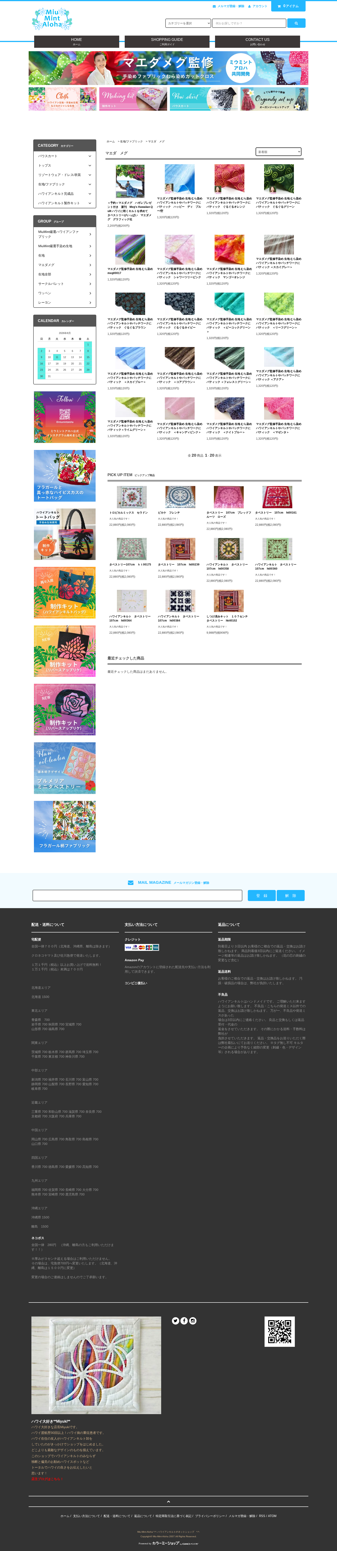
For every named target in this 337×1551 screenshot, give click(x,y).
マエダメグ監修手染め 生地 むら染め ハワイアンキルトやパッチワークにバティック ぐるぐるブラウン (130, 323)
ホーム (111, 141)
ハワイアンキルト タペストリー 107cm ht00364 (131, 618)
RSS (262, 1516)
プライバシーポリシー (210, 1516)
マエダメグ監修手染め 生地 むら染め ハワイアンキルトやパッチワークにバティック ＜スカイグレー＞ (278, 263)
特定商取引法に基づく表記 (173, 1516)
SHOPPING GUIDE (167, 42)
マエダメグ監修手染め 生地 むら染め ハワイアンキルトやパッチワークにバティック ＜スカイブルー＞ (130, 378)
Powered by (145, 1543)
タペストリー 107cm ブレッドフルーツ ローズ (229, 514)
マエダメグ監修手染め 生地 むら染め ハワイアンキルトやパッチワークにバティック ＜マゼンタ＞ (278, 428)
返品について (143, 1516)
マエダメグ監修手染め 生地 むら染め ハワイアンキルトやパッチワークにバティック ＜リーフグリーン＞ (278, 323)
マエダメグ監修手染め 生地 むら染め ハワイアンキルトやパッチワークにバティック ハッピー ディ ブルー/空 (179, 204)
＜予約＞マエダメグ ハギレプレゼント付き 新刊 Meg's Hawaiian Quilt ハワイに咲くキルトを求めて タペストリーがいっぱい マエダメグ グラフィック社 (130, 211)
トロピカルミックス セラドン (128, 512)
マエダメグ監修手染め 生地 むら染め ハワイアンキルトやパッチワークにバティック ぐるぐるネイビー (179, 323)
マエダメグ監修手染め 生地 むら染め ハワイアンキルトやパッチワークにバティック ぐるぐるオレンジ (229, 202)
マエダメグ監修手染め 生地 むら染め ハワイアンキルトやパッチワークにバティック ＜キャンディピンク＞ (179, 428)
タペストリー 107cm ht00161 (276, 512)
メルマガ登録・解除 (231, 6)
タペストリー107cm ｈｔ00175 (130, 564)
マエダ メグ (156, 141)
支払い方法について (86, 1516)
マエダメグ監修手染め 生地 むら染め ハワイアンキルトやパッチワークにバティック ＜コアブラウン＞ (179, 378)
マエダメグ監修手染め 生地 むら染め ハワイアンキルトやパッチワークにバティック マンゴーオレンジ (229, 273)
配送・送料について (117, 1516)
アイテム (291, 6)
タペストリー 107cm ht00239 (178, 564)
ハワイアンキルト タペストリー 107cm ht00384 (180, 618)
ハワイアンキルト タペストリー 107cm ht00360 (277, 566)
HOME (76, 42)
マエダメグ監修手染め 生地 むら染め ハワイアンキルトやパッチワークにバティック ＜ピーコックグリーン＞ (229, 325)
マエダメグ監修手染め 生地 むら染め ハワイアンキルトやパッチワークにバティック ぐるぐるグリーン (278, 202)
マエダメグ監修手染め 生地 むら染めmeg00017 (130, 271)
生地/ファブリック (131, 141)
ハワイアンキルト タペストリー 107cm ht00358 (229, 566)
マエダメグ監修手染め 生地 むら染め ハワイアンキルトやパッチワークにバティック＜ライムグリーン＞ (130, 425)
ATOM (272, 1516)
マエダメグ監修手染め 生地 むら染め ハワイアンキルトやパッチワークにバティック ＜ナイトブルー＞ (229, 428)
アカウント (260, 6)
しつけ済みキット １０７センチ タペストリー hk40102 (229, 618)
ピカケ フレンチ (169, 512)
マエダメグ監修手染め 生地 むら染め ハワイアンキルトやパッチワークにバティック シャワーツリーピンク (179, 273)
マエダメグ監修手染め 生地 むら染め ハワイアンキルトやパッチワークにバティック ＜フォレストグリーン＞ (229, 378)
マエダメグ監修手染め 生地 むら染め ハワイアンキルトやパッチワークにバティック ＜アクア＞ (278, 375)
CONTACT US (258, 42)
